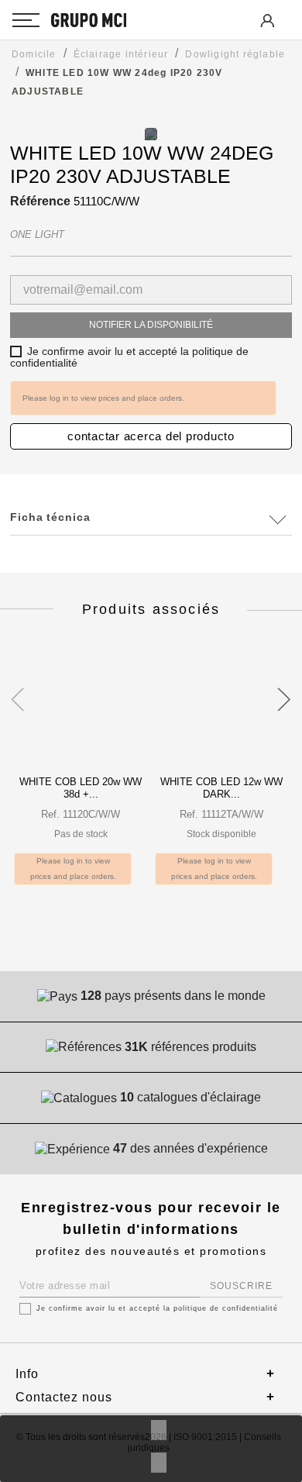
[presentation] (17, 690)
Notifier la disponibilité (151, 324)
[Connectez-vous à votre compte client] (266, 31)
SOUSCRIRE (241, 1285)
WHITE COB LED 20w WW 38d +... (80, 788)
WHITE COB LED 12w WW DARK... (221, 788)
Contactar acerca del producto (151, 436)
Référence (40, 201)
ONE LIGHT (37, 234)
